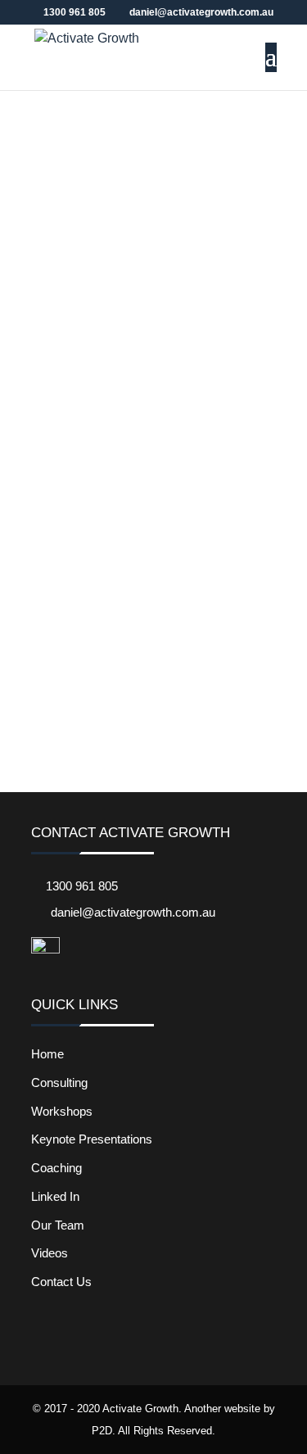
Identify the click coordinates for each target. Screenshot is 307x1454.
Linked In (55, 1196)
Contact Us (61, 1282)
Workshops (62, 1111)
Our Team (57, 1225)
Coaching (56, 1168)
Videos (49, 1253)
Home (47, 1054)
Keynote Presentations (91, 1139)
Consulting (59, 1082)
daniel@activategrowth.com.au (133, 912)
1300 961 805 (82, 886)
